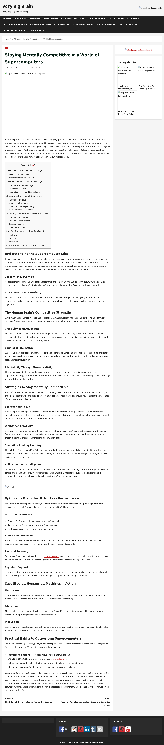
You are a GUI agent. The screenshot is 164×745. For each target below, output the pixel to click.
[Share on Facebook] (61, 729)
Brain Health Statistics (15, 30)
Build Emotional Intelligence (21, 209)
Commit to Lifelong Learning (21, 206)
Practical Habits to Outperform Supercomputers (28, 245)
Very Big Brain (17, 6)
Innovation (13, 241)
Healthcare (14, 235)
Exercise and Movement (19, 220)
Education (13, 238)
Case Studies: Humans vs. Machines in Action (26, 231)
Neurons (6, 18)
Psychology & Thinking (15, 24)
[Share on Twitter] (68, 731)
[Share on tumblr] (93, 729)
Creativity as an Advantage (21, 185)
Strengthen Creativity (18, 203)
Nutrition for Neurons (18, 217)
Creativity (136, 18)
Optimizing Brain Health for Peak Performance (27, 213)
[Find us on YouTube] (128, 729)
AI (121, 24)
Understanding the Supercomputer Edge (24, 170)
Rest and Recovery (17, 224)
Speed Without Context (19, 174)
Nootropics (20, 18)
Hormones (35, 18)
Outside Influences (118, 18)
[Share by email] (100, 729)
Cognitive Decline (96, 18)
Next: (85, 702)
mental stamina (51, 556)
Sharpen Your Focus (17, 199)
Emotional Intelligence (18, 188)
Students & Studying (83, 24)
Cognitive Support (17, 227)
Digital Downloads (106, 24)
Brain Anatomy (51, 18)
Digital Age (63, 24)
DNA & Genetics (38, 30)
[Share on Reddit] (74, 729)
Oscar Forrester (12, 68)
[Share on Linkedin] (87, 729)
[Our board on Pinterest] (122, 729)
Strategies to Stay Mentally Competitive (24, 196)
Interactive (131, 24)
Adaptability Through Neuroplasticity (25, 192)
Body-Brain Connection (72, 18)
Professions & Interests (42, 24)
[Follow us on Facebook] (115, 729)
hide (32, 165)
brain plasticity (59, 658)
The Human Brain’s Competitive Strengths (25, 181)
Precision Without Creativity (21, 177)
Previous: (28, 700)
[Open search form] (161, 24)
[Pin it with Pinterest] (81, 729)
